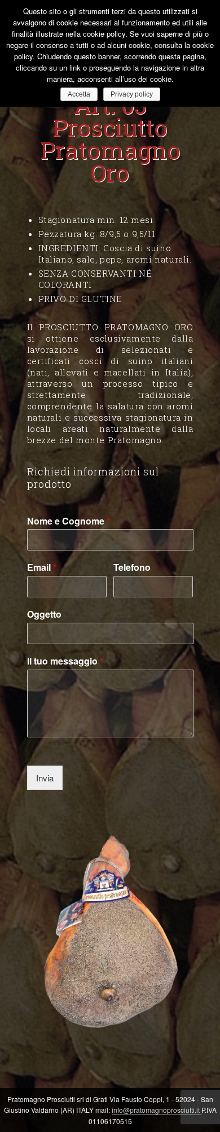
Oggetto (44, 614)
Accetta (79, 94)
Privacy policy (132, 94)
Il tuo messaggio (65, 661)
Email (41, 568)
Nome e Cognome (68, 521)
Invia (45, 778)
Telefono (132, 568)
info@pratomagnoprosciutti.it (156, 1109)
